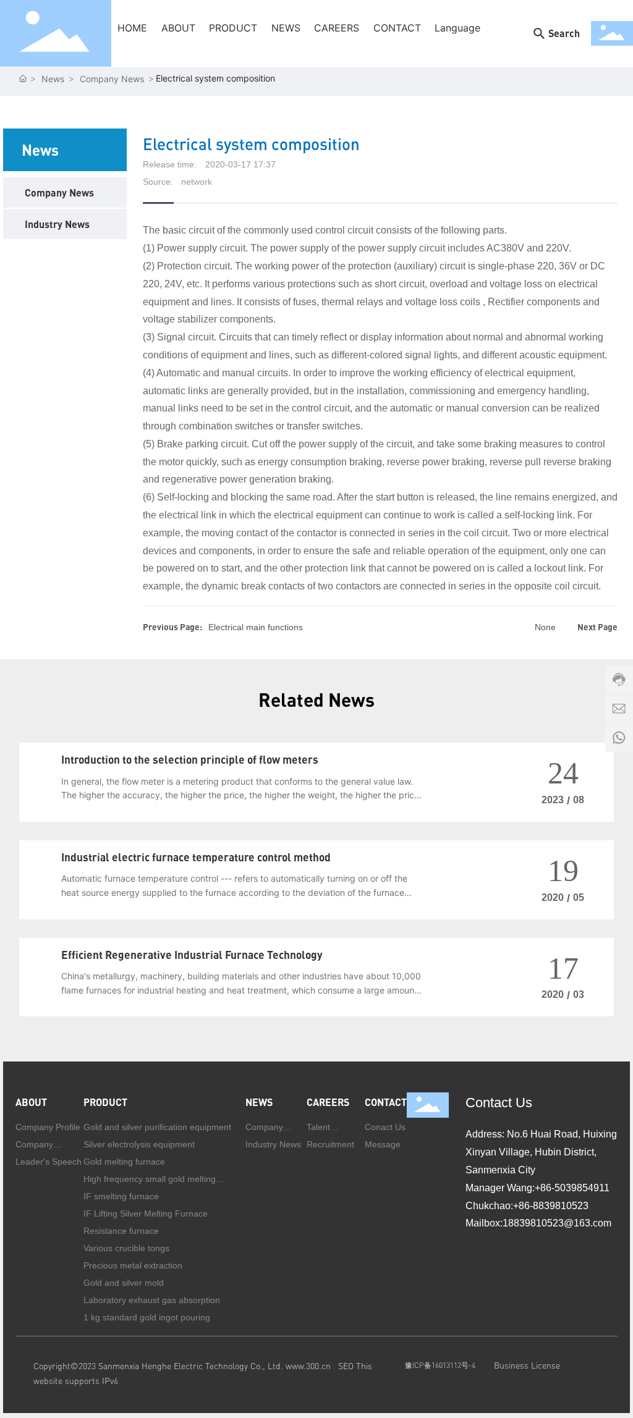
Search (564, 33)
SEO (347, 1366)
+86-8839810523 (550, 1206)
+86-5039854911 (572, 1188)
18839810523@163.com (558, 1223)
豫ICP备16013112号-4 (440, 1365)
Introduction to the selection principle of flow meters (189, 759)
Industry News (57, 224)
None (545, 627)
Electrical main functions (255, 627)
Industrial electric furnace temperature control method (196, 857)
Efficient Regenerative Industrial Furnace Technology (192, 954)
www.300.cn (308, 1366)
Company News (112, 79)
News (52, 79)
